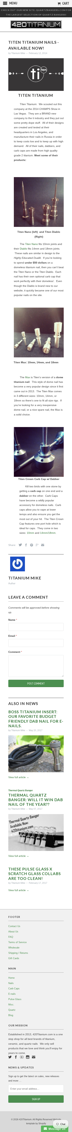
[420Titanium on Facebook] (16, 1057)
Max (27, 377)
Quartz (12, 1010)
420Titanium (25, 1119)
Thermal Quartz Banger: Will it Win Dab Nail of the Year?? (35, 800)
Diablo (23, 248)
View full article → (18, 777)
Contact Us (14, 926)
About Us (13, 931)
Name (12, 619)
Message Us (56, 1128)
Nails (11, 983)
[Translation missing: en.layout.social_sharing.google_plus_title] (36, 545)
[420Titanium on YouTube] (21, 1057)
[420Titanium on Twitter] (10, 1057)
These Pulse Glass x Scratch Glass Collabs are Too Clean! (34, 873)
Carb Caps (14, 988)
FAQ (10, 937)
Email (12, 635)
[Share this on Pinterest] (30, 545)
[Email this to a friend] (41, 545)
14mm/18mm (48, 532)
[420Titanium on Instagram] (27, 1057)
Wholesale (13, 947)
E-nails (12, 993)
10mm (30, 532)
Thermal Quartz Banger (20, 790)
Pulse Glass (14, 999)
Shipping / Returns (18, 953)
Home (11, 977)
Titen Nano (31, 244)
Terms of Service (17, 942)
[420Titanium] (36, 24)
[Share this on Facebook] (25, 545)
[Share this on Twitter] (19, 544)
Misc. (11, 1004)
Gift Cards (13, 958)
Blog (10, 1015)
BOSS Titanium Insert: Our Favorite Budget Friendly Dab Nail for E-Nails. (35, 718)
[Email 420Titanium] (33, 1057)
